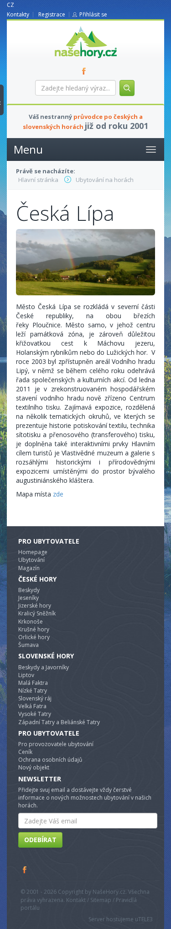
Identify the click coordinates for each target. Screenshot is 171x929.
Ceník (25, 752)
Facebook (25, 869)
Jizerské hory (34, 605)
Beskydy (29, 590)
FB (85, 71)
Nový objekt (33, 767)
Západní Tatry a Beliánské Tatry (59, 722)
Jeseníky (28, 598)
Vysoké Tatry (34, 714)
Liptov (26, 675)
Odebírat (40, 839)
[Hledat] (127, 88)
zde (58, 494)
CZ (10, 5)
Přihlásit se (93, 14)
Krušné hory (33, 629)
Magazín (29, 568)
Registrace (51, 14)
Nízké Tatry (32, 690)
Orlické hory (34, 637)
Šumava (28, 645)
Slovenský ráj (35, 698)
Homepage (32, 552)
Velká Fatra (32, 706)
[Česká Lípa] (85, 261)
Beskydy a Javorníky (43, 667)
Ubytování (31, 560)
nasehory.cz (69, 26)
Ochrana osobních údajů (50, 759)
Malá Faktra (33, 683)
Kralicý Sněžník (37, 613)
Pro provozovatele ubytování (55, 744)
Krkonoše (30, 621)
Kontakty (18, 14)
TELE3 (145, 919)
